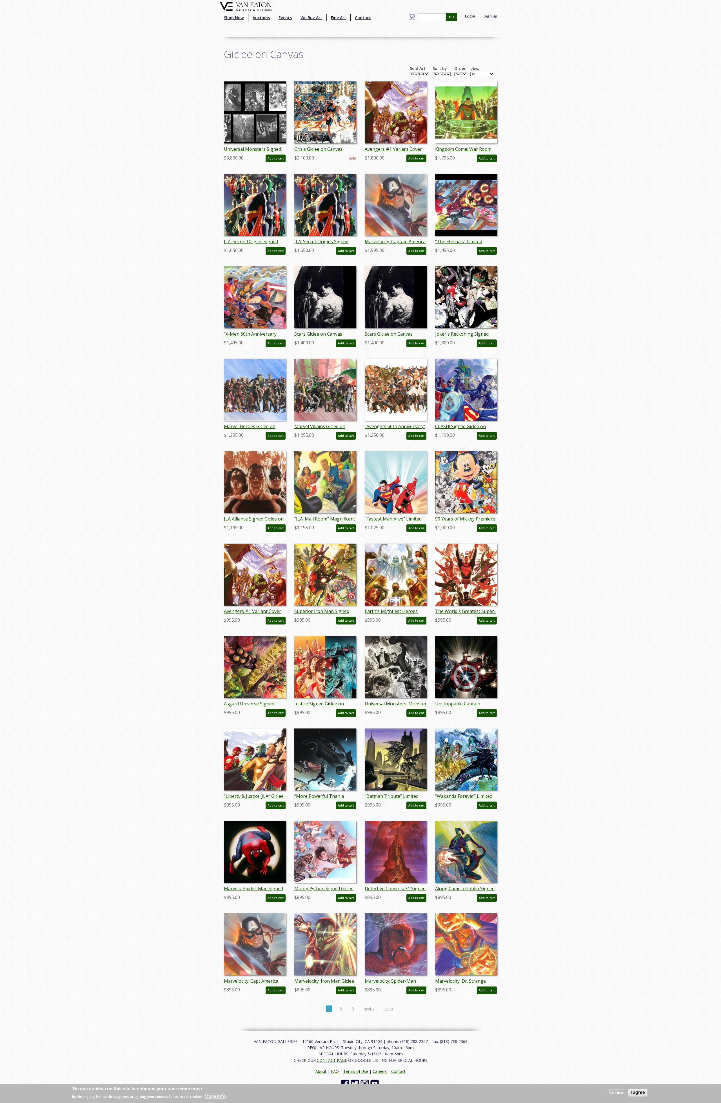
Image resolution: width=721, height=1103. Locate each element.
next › (369, 1008)
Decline (617, 1092)
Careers (380, 1071)
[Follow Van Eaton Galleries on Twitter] (355, 1083)
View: (475, 69)
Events (285, 17)
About (320, 1071)
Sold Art (418, 68)
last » (388, 1008)
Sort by (440, 68)
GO (451, 17)
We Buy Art (311, 17)
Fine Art (338, 17)
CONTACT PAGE (332, 1060)
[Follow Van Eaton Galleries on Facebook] (346, 1083)
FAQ (335, 1071)
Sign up (490, 16)
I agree (638, 1092)
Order (460, 68)
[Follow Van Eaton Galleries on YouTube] (375, 1083)
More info (215, 1096)
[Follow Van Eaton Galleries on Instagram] (365, 1083)
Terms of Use (355, 1071)
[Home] (246, 6)
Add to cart (276, 158)
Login (470, 16)
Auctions (261, 17)
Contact (363, 17)
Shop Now (234, 17)
